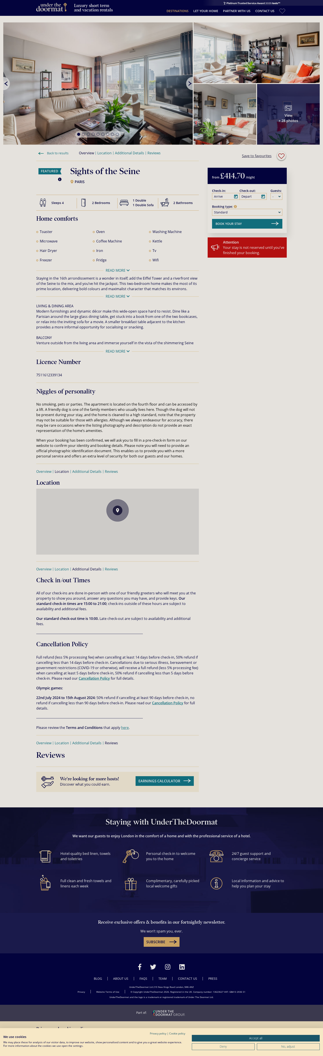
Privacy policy (158, 1033)
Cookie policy (177, 1033)
